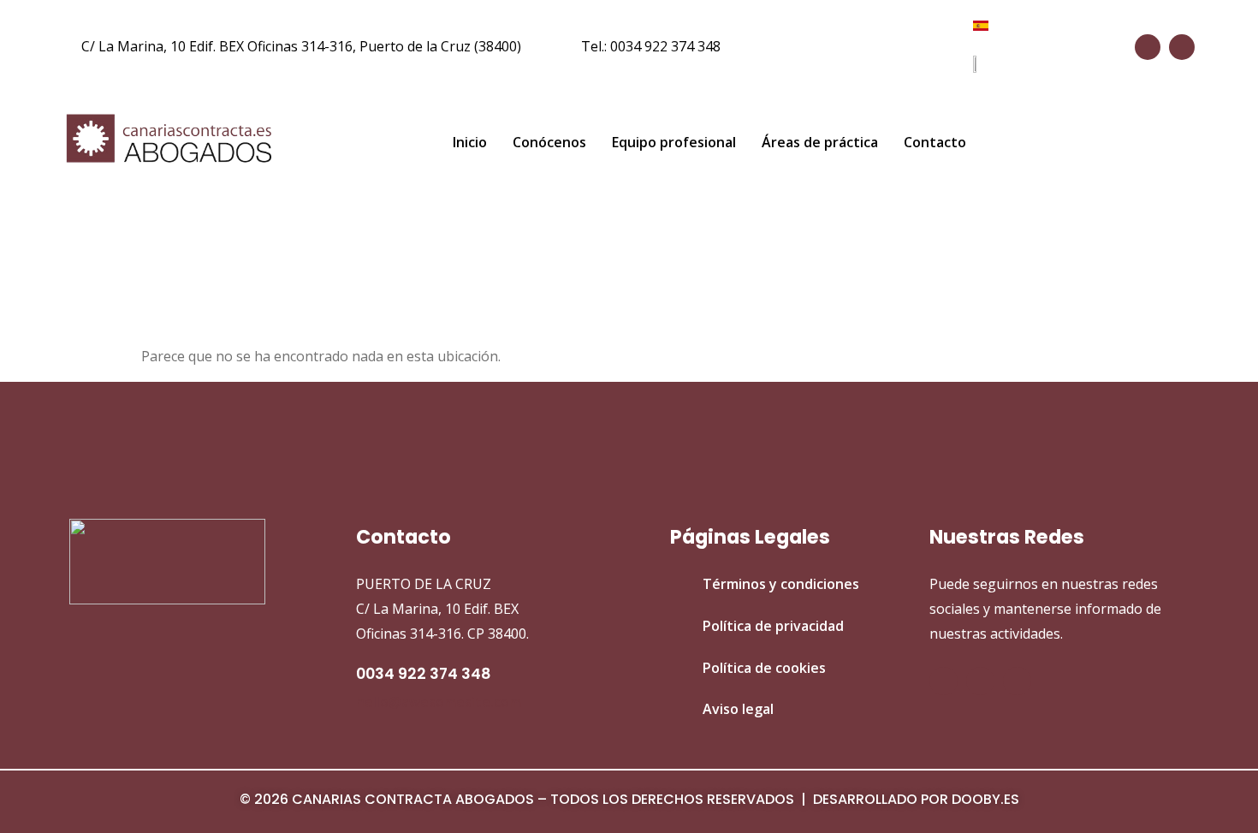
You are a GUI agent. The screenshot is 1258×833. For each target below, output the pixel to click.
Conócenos (549, 142)
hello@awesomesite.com (438, 702)
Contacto (935, 142)
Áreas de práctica (820, 142)
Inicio (470, 142)
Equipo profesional (674, 142)
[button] (1145, 143)
